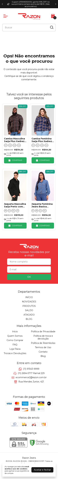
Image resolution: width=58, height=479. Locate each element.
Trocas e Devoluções (15, 353)
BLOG (29, 319)
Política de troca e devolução (43, 337)
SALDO (29, 310)
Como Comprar (15, 340)
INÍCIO (29, 297)
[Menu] (6, 16)
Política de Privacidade (43, 331)
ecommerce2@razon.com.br (31, 377)
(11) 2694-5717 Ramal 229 (31, 373)
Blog (43, 356)
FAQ (15, 344)
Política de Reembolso (43, 343)
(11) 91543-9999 (31, 369)
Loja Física (14, 349)
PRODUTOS (29, 306)
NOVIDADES (29, 301)
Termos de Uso (43, 347)
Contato (43, 351)
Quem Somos (14, 335)
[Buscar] (51, 27)
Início (15, 331)
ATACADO (29, 314)
